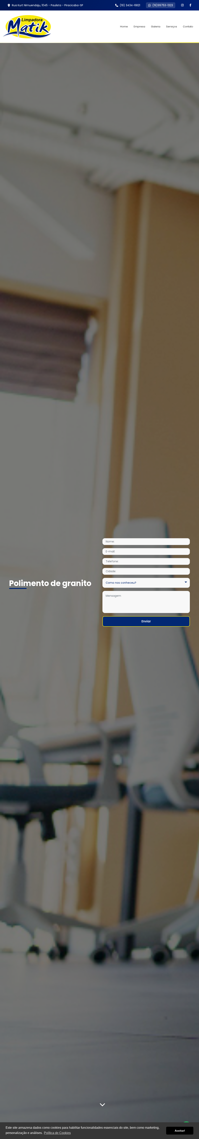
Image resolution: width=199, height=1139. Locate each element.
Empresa (139, 26)
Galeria (155, 26)
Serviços (171, 26)
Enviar (146, 621)
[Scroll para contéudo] (102, 1104)
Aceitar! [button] (180, 1130)
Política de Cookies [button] (57, 1133)
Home (124, 26)
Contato (188, 26)
